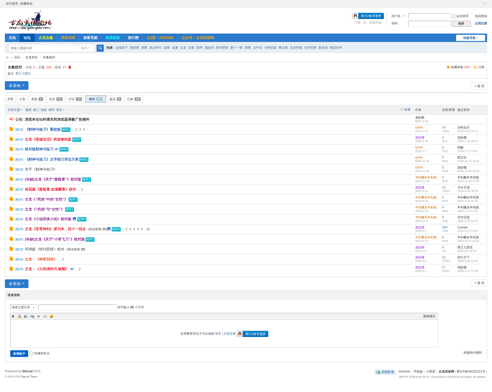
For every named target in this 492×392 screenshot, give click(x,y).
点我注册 (481, 23)
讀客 (167, 47)
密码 (395, 23)
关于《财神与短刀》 (41, 169)
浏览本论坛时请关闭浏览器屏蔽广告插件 (57, 119)
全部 (10, 99)
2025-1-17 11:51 (467, 151)
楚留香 (134, 47)
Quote (38, 316)
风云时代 (155, 47)
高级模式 (429, 316)
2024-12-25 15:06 (468, 171)
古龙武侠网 (446, 371)
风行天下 (463, 257)
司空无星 (463, 217)
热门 (36, 110)
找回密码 (481, 16)
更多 (59, 110)
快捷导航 (469, 38)
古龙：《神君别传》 (41, 259)
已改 (133, 99)
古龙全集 (46, 38)
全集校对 (49, 57)
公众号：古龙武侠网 (198, 38)
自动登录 (462, 16)
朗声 (200, 47)
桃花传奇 (336, 47)
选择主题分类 (21, 307)
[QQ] (385, 371)
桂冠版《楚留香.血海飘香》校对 (50, 189)
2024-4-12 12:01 (467, 211)
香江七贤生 (23, 73)
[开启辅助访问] (480, 3)
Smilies (51, 316)
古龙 (183, 47)
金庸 (175, 47)
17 (444, 267)
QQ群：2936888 (160, 38)
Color (19, 316)
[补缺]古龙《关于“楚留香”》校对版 (53, 179)
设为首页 (12, 3)
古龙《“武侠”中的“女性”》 (46, 199)
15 (444, 187)
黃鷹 (144, 47)
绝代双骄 (222, 47)
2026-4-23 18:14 (467, 131)
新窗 (407, 109)
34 (444, 127)
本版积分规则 (472, 352)
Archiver (404, 371)
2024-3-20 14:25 (467, 221)
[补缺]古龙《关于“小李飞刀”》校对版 (55, 239)
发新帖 (15, 85)
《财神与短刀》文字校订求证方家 (52, 159)
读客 (191, 47)
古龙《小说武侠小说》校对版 (48, 219)
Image (25, 316)
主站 (12, 38)
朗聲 (248, 47)
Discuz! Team (29, 376)
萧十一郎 (236, 47)
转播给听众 (42, 353)
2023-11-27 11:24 (468, 240)
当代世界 (310, 47)
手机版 (418, 371)
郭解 (460, 147)
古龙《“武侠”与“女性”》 (44, 209)
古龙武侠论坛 (7, 57)
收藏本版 (460, 67)
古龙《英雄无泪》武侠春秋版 (48, 139)
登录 (218, 333)
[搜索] (100, 48)
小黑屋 (430, 371)
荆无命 (323, 47)
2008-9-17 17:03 (467, 270)
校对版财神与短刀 (39, 149)
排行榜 (133, 38)
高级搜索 (113, 38)
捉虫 (114, 99)
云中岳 (257, 47)
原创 (36, 99)
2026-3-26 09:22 (467, 141)
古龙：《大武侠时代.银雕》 (47, 269)
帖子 (84, 48)
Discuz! (27, 371)
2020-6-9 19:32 (466, 250)
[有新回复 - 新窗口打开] (12, 129)
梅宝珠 (283, 47)
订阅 (481, 67)
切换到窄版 (485, 3)
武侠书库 (68, 38)
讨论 (74, 99)
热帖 (44, 110)
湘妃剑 (209, 47)
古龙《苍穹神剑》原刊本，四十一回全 (55, 229)
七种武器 (270, 47)
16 (148, 229)
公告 (22, 99)
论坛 (27, 38)
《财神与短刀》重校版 (43, 129)
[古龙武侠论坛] (30, 20)
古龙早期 (296, 47)
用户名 (396, 16)
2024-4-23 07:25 (467, 201)
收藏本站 (26, 3)
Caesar (462, 227)
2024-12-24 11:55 (468, 181)
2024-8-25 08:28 (467, 191)
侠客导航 (90, 38)
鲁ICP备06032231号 (471, 371)
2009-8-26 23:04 (467, 260)
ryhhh (419, 127)
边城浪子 (122, 47)
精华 (51, 110)
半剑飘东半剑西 (426, 177)
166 (444, 227)
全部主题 (14, 110)
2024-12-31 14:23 (468, 161)
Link (32, 316)
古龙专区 (31, 57)
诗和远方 (463, 127)
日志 (55, 99)
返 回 (480, 86)
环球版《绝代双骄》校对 (44, 249)
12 (444, 257)
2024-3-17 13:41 (467, 230)
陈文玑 (462, 157)
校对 (95, 99)
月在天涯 (463, 187)
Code (45, 316)
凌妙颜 (419, 117)
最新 (28, 110)
